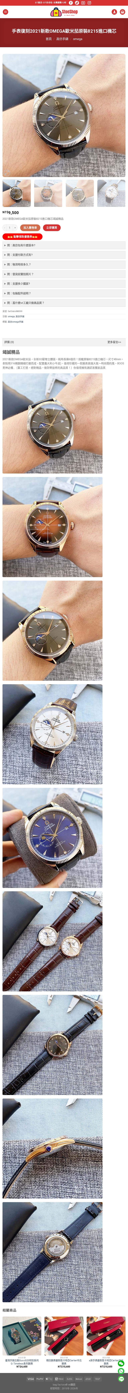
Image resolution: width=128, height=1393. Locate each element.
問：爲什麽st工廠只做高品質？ (25, 302)
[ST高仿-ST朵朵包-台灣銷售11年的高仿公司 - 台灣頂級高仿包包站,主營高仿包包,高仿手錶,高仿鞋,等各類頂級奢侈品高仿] (64, 12)
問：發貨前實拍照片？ (20, 274)
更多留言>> (114, 342)
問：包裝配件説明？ (19, 293)
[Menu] (5, 12)
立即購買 (51, 227)
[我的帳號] (114, 12)
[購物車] (122, 12)
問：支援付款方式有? (20, 254)
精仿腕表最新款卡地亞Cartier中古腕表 (64, 1362)
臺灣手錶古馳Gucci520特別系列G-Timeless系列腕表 (22, 1362)
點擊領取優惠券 (22, 236)
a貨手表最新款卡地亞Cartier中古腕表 (106, 1362)
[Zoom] (7, 173)
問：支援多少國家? (18, 283)
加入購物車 (30, 227)
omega (77, 39)
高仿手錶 (62, 39)
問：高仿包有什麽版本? (21, 245)
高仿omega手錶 (15, 322)
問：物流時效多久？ (19, 264)
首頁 (49, 39)
